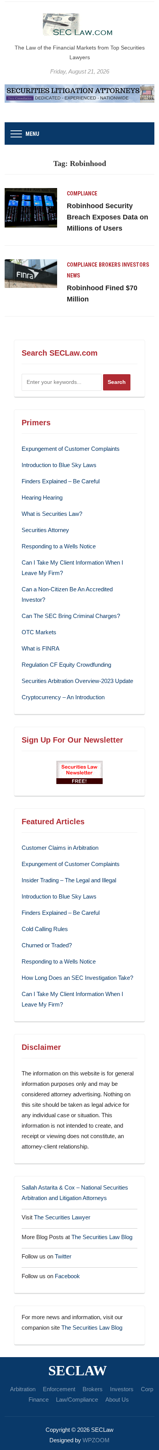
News (73, 275)
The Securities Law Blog (101, 1237)
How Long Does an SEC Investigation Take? (77, 977)
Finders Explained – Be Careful (61, 481)
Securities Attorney (45, 530)
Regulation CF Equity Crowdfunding (66, 664)
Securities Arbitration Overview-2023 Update (77, 681)
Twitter (63, 1256)
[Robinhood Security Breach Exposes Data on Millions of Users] (31, 207)
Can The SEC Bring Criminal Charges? (71, 616)
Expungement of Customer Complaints (71, 448)
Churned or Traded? (47, 945)
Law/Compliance (77, 1399)
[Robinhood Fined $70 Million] (31, 273)
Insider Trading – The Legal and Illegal (69, 880)
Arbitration (23, 1389)
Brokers (109, 265)
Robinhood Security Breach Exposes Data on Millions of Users (107, 217)
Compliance (82, 193)
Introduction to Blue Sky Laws (59, 465)
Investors (135, 265)
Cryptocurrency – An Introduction (63, 697)
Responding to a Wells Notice (59, 546)
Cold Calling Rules (45, 929)
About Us (117, 1399)
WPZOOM (96, 1440)
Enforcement (59, 1389)
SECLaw (77, 1370)
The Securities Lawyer (62, 1217)
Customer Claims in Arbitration (60, 847)
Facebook (67, 1276)
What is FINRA (40, 648)
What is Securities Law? (52, 513)
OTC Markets (39, 632)
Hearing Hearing (43, 497)
